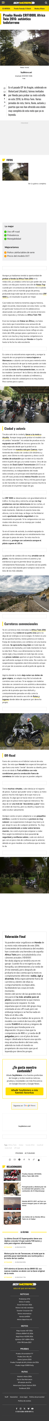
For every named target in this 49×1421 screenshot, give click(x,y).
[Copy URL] (4, 105)
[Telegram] (4, 95)
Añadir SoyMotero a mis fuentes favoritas (24, 1091)
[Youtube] (32, 1409)
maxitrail (40, 1145)
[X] (4, 102)
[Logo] (24, 3)
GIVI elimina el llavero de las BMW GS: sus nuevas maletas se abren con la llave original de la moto (24, 1271)
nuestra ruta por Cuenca (26, 449)
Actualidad (30, 1153)
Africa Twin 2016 (38, 630)
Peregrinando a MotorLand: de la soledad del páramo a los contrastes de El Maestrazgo (34, 1189)
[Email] (4, 91)
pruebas (19, 1153)
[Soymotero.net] (24, 1284)
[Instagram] (20, 1409)
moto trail (8, 1148)
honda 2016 (30, 1145)
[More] (38, 1159)
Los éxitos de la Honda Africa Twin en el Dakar (33, 1218)
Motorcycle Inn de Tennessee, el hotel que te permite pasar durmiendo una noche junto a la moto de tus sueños (24, 1255)
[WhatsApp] (4, 88)
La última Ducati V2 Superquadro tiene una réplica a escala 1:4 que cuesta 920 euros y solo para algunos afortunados (23, 1240)
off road (17, 1148)
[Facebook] (4, 98)
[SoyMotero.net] (18, 72)
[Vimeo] (28, 1409)
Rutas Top (40, 284)
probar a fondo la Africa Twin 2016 (17, 278)
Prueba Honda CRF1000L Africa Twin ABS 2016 (32, 1175)
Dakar (21, 1145)
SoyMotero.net (26, 72)
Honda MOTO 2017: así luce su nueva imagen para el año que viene (34, 1203)
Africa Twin (12, 1145)
